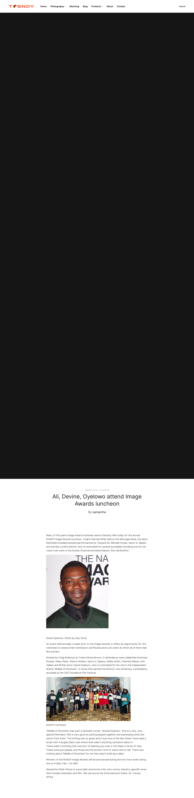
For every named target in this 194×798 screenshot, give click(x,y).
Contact (121, 6)
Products (96, 6)
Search (182, 6)
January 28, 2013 (91, 490)
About (110, 6)
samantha (99, 512)
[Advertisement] (95, 526)
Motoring (74, 6)
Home (43, 6)
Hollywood (104, 490)
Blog (85, 6)
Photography (57, 6)
